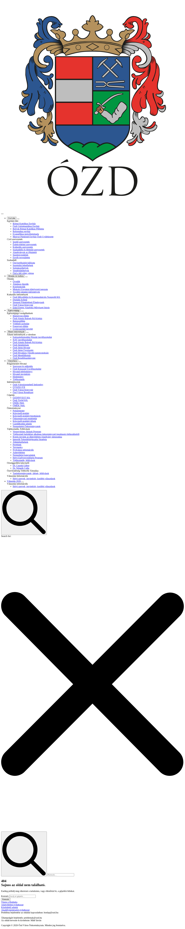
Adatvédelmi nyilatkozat (12, 904)
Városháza (12, 361)
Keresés (4, 896)
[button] (92, 684)
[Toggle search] (24, 512)
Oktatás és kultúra (16, 276)
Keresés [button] (5, 899)
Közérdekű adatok (9, 907)
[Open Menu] (2, 213)
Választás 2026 (14, 481)
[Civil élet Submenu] (18, 218)
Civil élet (11, 218)
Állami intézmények (16, 332)
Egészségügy (14, 310)
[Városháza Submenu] (20, 361)
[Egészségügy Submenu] (22, 311)
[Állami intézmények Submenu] (27, 332)
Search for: (6, 536)
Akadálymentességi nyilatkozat (15, 910)
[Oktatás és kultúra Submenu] (26, 276)
